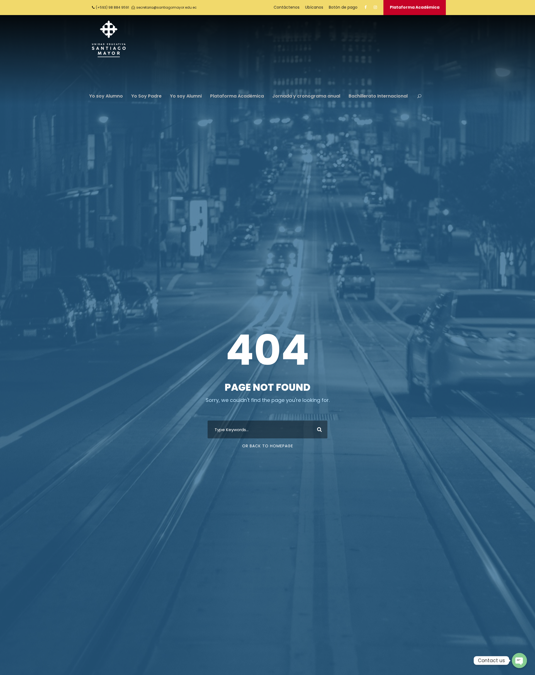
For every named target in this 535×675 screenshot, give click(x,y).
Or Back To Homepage (267, 446)
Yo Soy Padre (146, 96)
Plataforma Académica (414, 7)
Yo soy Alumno (106, 96)
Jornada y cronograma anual (306, 96)
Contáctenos (287, 7)
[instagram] (375, 7)
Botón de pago (343, 7)
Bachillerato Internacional (378, 96)
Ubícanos (314, 7)
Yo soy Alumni (186, 96)
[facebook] (365, 7)
